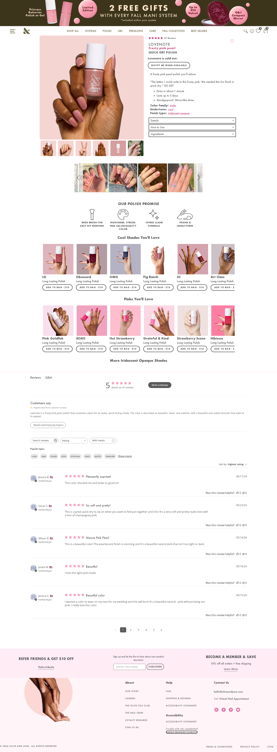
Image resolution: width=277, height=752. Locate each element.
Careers (130, 698)
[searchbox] (41, 440)
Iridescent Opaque (178, 113)
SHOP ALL (73, 30)
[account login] (252, 31)
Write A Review (160, 385)
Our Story (132, 691)
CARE (152, 30)
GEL (120, 30)
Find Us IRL (132, 727)
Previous (43, 150)
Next (140, 150)
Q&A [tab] (48, 377)
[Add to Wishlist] (232, 41)
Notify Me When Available (169, 65)
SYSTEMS (90, 30)
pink (63, 456)
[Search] (246, 33)
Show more (125, 456)
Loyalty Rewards (136, 720)
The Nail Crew (134, 713)
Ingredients (157, 134)
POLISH (107, 30)
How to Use (157, 127)
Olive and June (19, 746)
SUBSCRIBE (155, 667)
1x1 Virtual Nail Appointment (231, 698)
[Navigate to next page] (162, 629)
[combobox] (74, 440)
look (44, 456)
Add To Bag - (59, 287)
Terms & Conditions (219, 746)
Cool (170, 109)
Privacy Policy (249, 746)
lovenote (110, 456)
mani (87, 456)
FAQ (168, 691)
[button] (78, 177)
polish (98, 456)
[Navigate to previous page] (115, 629)
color (34, 456)
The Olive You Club (137, 705)
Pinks (173, 105)
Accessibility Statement (181, 705)
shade (53, 456)
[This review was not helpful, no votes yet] (243, 493)
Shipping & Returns (178, 698)
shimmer (75, 456)
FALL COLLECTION (173, 30)
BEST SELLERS (199, 30)
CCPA (270, 746)
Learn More (231, 669)
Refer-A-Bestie (46, 667)
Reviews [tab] (35, 377)
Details (155, 120)
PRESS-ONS (136, 30)
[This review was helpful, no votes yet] (237, 493)
